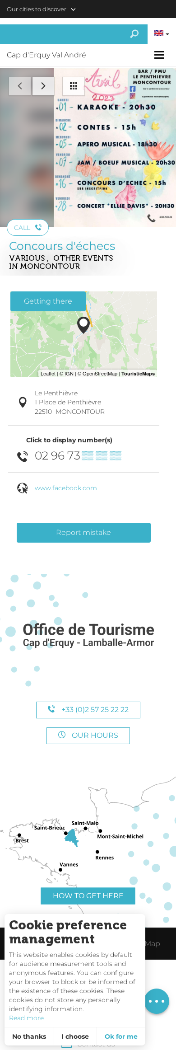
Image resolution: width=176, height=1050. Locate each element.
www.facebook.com (66, 488)
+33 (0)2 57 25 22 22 (94, 709)
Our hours (94, 735)
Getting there (48, 301)
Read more (26, 1018)
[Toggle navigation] (160, 54)
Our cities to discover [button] (36, 9)
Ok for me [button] (121, 1036)
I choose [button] (75, 1036)
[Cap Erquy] (88, 636)
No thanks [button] (29, 1036)
